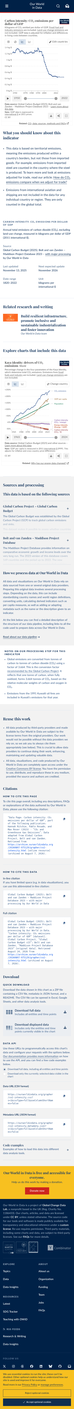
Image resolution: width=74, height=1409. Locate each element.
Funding (43, 1287)
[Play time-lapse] (8, 99)
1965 (17, 437)
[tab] (8, 42)
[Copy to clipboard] (60, 819)
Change (59, 384)
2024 (64, 437)
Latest (6, 1304)
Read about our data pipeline (20, 637)
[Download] (51, 116)
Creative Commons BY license (23, 768)
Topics (6, 1271)
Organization (46, 1279)
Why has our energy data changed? (48, 463)
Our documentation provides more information (30, 1056)
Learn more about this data (18, 445)
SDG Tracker (10, 1311)
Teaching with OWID (15, 1319)
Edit (60, 42)
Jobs (41, 1302)
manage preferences (52, 1385)
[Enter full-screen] (66, 116)
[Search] (58, 6)
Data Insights (10, 1287)
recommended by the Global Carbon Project (33, 671)
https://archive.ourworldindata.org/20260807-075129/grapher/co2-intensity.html (30, 847)
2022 (64, 98)
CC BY (8, 117)
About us (44, 1271)
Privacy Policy (29, 1385)
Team (42, 1295)
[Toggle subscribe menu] (67, 6)
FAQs (26, 1237)
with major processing (58, 254)
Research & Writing (14, 1336)
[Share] (59, 116)
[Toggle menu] (7, 6)
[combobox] (58, 6)
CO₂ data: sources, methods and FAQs (47, 123)
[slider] (25, 98)
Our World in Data (37, 6)
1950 (17, 98)
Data (6, 1279)
